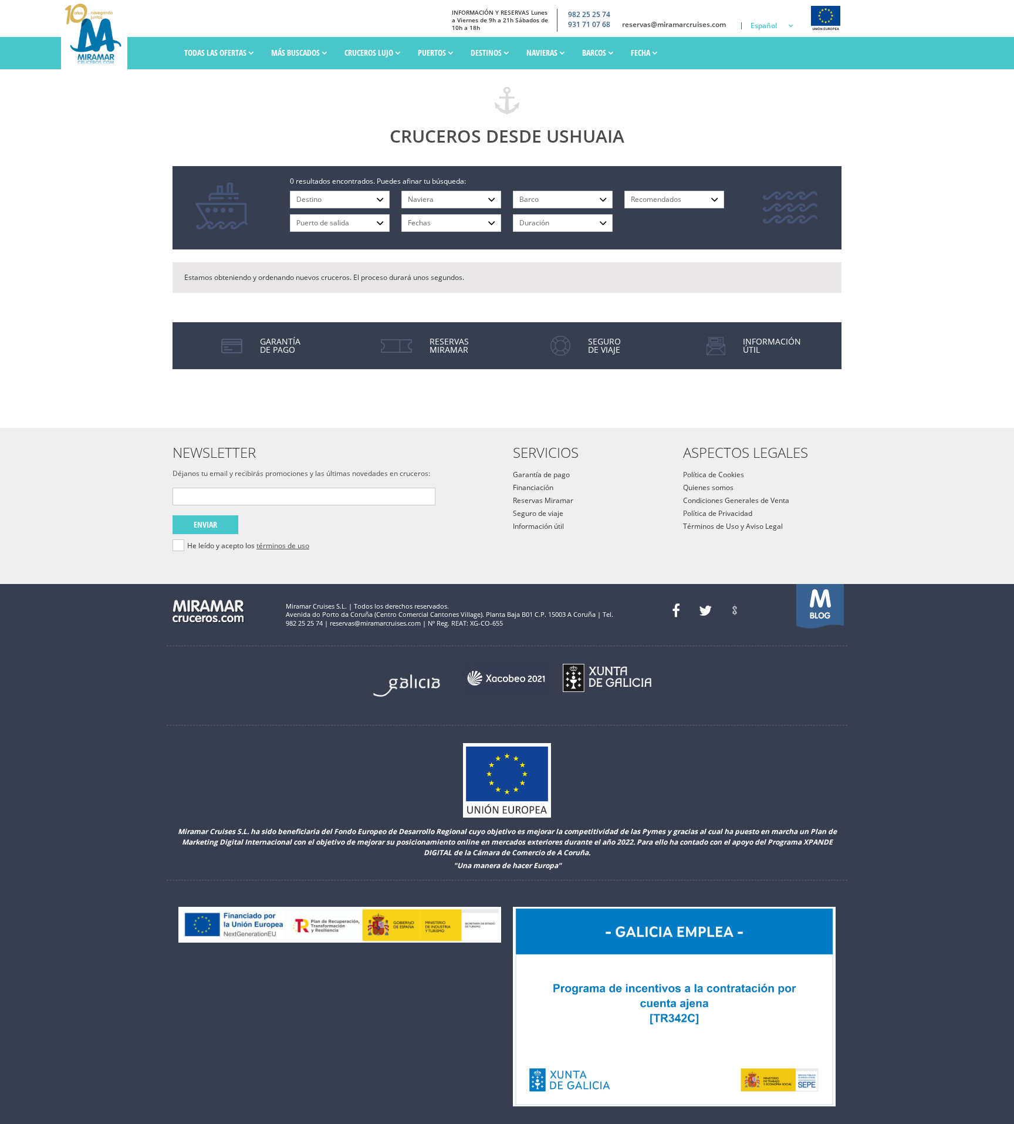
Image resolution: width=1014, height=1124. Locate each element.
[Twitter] (705, 610)
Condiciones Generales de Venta (736, 500)
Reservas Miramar (543, 500)
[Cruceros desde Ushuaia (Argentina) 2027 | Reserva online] (97, 34)
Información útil (538, 526)
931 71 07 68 (589, 24)
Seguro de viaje (538, 513)
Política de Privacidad (717, 513)
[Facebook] (676, 610)
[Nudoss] (734, 610)
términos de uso (282, 546)
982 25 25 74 (589, 14)
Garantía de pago (541, 475)
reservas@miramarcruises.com (674, 24)
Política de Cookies (713, 475)
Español (764, 26)
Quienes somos (708, 487)
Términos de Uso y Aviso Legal (733, 526)
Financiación (533, 487)
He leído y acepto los (248, 545)
